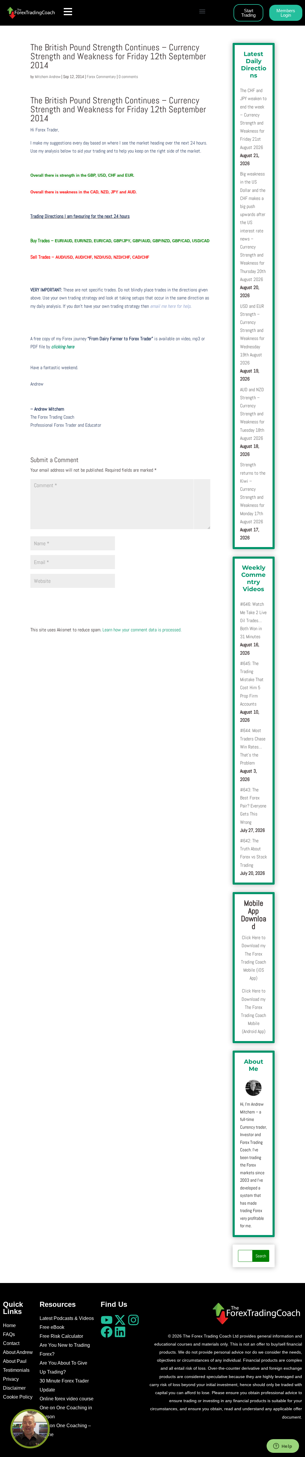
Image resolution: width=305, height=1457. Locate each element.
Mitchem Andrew (47, 76)
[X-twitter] (120, 1320)
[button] (202, 11)
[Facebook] (107, 1332)
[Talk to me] (30, 1428)
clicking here (62, 347)
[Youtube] (107, 1320)
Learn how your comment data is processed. (141, 630)
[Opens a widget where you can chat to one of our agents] (282, 1446)
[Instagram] (133, 1320)
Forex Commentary (101, 76)
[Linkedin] (120, 1332)
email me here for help (170, 306)
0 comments (128, 76)
